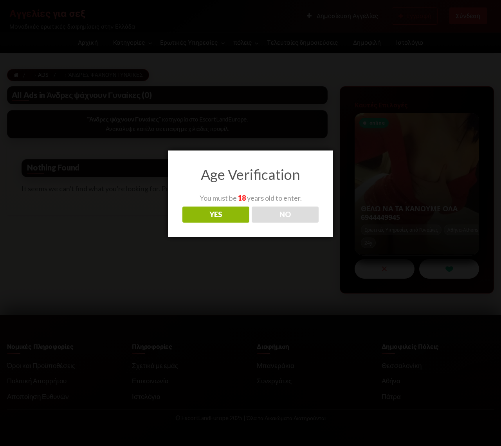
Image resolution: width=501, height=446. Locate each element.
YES (215, 214)
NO (285, 214)
